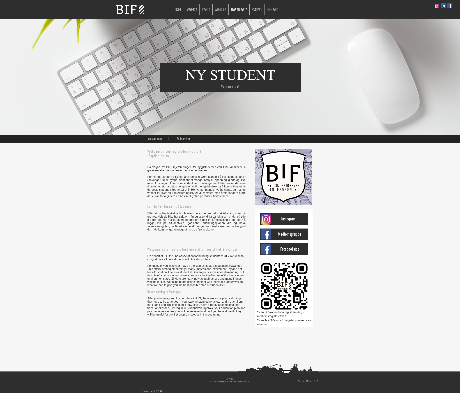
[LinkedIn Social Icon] (443, 5)
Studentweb (176, 223)
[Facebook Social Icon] (449, 5)
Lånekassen (220, 216)
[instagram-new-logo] (436, 5)
